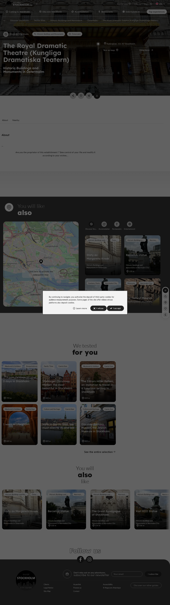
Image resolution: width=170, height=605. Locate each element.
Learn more (81, 308)
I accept (117, 308)
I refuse (99, 308)
